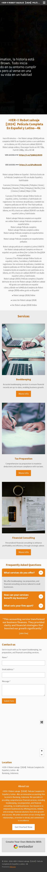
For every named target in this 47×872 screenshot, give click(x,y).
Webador (13, 867)
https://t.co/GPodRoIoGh (30, 164)
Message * (6, 681)
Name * (5, 657)
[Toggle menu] (44, 2)
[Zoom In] (42, 751)
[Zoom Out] (42, 755)
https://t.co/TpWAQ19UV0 (30, 155)
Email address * (8, 669)
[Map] (23, 738)
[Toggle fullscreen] (42, 722)
